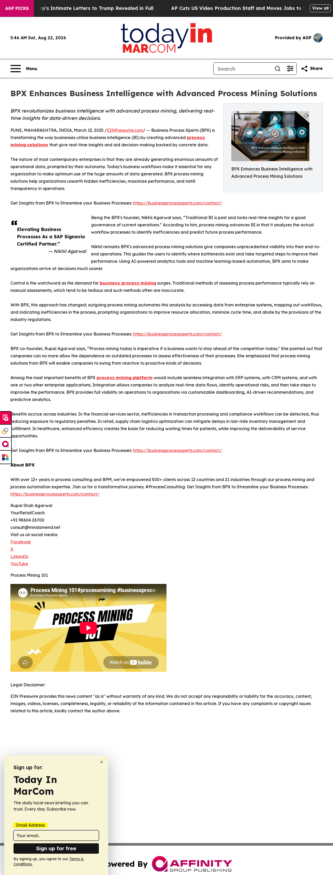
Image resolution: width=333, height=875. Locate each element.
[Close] (101, 762)
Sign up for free (56, 848)
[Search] (277, 69)
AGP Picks (17, 8)
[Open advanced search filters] (290, 69)
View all (320, 8)
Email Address (30, 825)
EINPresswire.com (125, 130)
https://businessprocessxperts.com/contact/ (177, 203)
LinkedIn (19, 556)
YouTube (19, 563)
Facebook (20, 541)
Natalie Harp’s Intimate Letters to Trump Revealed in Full (83, 8)
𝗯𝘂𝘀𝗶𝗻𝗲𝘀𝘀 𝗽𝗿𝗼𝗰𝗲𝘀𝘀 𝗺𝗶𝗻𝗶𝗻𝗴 (128, 283)
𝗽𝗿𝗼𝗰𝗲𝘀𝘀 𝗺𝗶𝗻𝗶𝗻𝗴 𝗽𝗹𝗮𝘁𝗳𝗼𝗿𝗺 (125, 377)
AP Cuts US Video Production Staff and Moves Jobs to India (243, 8)
